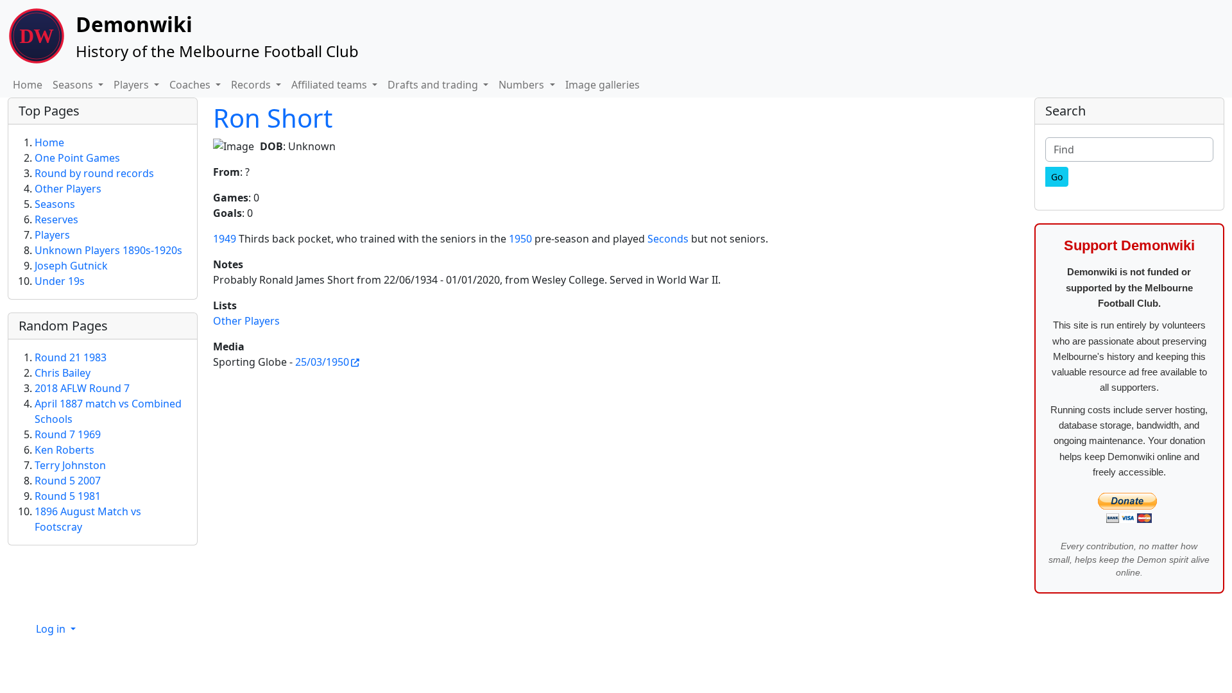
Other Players (246, 321)
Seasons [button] (74, 85)
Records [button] (252, 85)
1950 (520, 239)
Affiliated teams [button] (330, 85)
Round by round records (94, 173)
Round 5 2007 (68, 481)
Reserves (56, 219)
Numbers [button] (523, 85)
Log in (52, 629)
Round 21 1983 (71, 357)
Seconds (668, 239)
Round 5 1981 (68, 496)
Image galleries (602, 85)
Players (52, 235)
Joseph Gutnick (71, 266)
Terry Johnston (70, 465)
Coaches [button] (191, 85)
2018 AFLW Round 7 (82, 388)
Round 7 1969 (68, 434)
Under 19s (60, 281)
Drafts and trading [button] (434, 85)
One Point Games (77, 158)
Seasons (55, 204)
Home (27, 85)
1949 (224, 239)
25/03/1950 (322, 362)
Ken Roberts (64, 450)
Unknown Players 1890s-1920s (108, 250)
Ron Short (272, 117)
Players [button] (132, 85)
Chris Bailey (62, 373)
